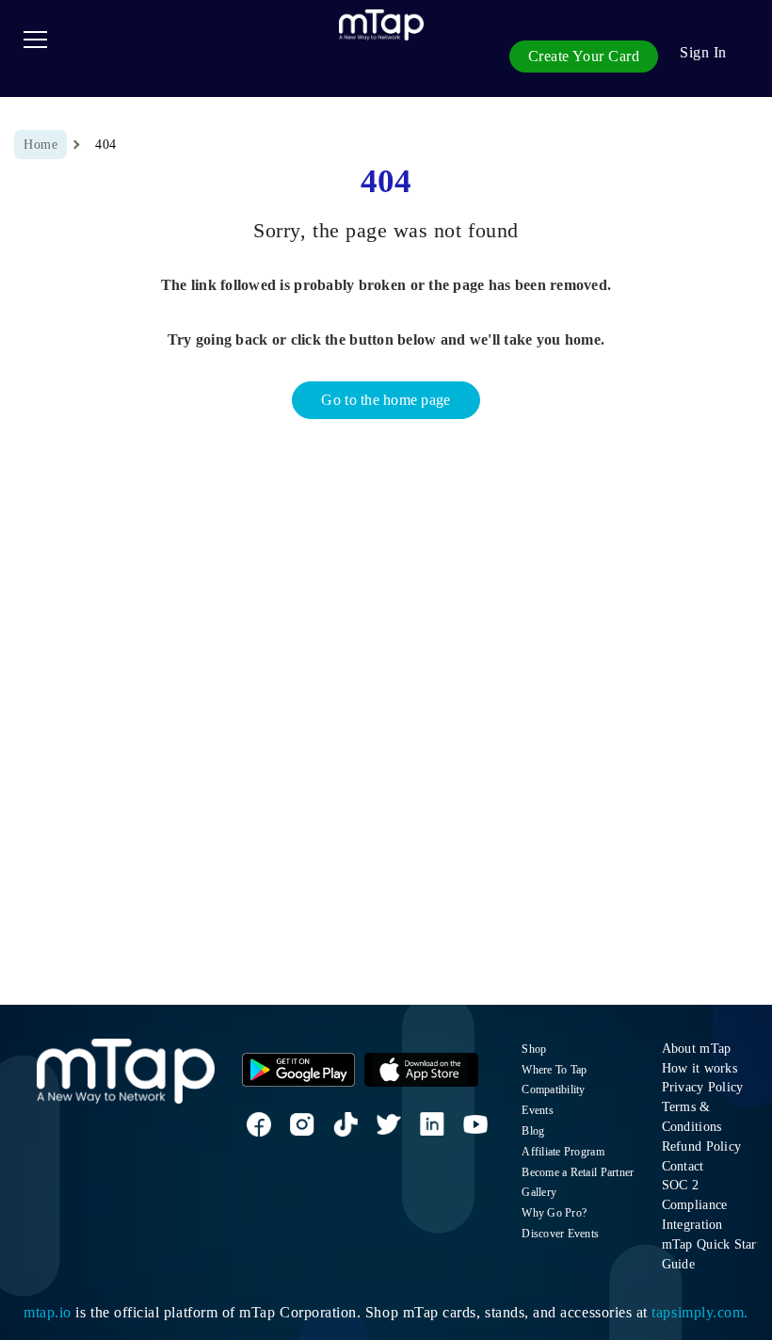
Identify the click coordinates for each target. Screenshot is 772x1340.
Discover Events (560, 1233)
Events (538, 1110)
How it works (699, 1067)
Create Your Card (584, 56)
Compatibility (553, 1089)
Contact (683, 1165)
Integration (692, 1224)
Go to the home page (385, 400)
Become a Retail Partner (578, 1172)
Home (40, 144)
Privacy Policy (703, 1086)
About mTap (697, 1048)
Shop (534, 1049)
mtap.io (48, 1312)
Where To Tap (554, 1069)
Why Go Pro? (554, 1212)
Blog (533, 1131)
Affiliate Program (563, 1151)
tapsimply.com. (699, 1312)
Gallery (539, 1192)
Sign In (703, 52)
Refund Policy (701, 1146)
